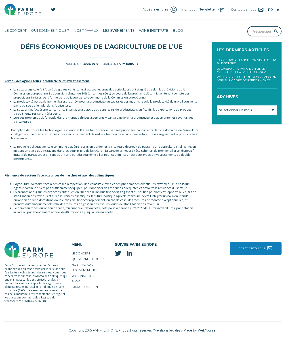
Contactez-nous (252, 248)
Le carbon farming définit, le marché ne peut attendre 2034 (242, 70)
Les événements (119, 30)
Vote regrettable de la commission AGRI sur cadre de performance (246, 78)
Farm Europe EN (85, 287)
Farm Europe (127, 63)
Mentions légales (167, 330)
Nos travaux (86, 30)
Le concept (15, 30)
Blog (178, 30)
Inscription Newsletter (198, 9)
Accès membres (155, 9)
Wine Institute (153, 30)
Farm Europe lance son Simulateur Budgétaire (246, 61)
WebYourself (207, 330)
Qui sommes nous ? (50, 30)
